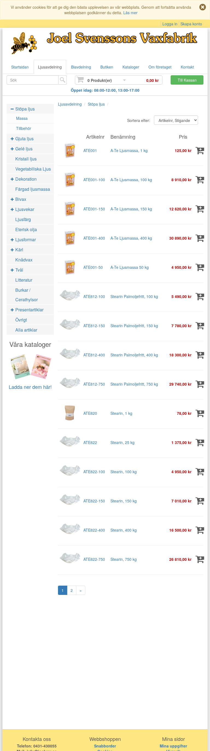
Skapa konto (191, 23)
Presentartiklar (28, 309)
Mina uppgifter (173, 746)
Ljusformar (25, 239)
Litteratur (23, 280)
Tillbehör (23, 128)
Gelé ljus (23, 148)
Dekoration (25, 179)
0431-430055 (45, 746)
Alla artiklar (26, 330)
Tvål (18, 270)
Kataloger (130, 67)
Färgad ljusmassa (32, 189)
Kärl (18, 249)
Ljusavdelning (50, 67)
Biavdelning (81, 67)
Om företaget (159, 67)
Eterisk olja (26, 229)
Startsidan (20, 67)
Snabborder (105, 746)
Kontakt (187, 67)
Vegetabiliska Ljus (33, 169)
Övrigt (21, 320)
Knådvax (24, 260)
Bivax (20, 199)
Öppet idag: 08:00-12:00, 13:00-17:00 (105, 90)
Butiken (106, 67)
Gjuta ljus (24, 138)
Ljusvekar (24, 209)
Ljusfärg (23, 219)
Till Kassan (187, 80)
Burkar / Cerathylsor (26, 295)
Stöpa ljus (24, 109)
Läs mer (130, 12)
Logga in (169, 23)
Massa (22, 118)
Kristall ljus (26, 159)
